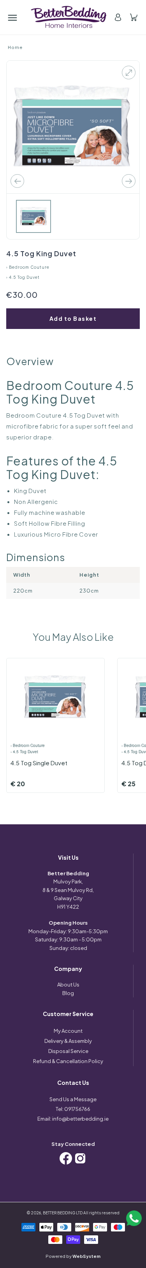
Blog (68, 993)
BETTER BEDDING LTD (63, 1212)
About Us (68, 984)
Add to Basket (73, 318)
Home (15, 47)
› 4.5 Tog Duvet (23, 277)
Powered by (73, 1256)
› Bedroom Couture (27, 267)
